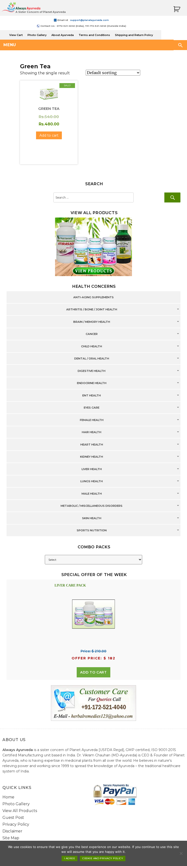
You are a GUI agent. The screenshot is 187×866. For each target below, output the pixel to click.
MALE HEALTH (92, 493)
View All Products (19, 810)
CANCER (92, 334)
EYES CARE (91, 408)
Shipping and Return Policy (134, 35)
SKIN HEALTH (91, 518)
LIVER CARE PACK (70, 585)
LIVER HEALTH (92, 469)
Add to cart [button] (48, 135)
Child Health (91, 346)
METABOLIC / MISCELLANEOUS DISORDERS (91, 506)
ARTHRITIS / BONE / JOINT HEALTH (91, 309)
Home (8, 797)
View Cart (16, 35)
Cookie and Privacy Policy (102, 858)
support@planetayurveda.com (89, 20)
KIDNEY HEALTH (91, 457)
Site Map (10, 838)
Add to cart (93, 672)
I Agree (69, 858)
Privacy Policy (15, 824)
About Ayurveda (62, 35)
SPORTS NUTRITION (92, 530)
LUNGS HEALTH (91, 481)
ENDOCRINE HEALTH (91, 383)
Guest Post (13, 817)
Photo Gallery (37, 35)
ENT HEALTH (91, 395)
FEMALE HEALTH (91, 420)
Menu (9, 45)
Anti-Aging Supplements (93, 297)
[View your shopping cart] (176, 9)
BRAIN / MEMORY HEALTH (91, 322)
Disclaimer (12, 831)
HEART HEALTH (91, 444)
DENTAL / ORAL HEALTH (91, 358)
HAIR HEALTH (91, 432)
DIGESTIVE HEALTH (91, 371)
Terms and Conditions (94, 35)
